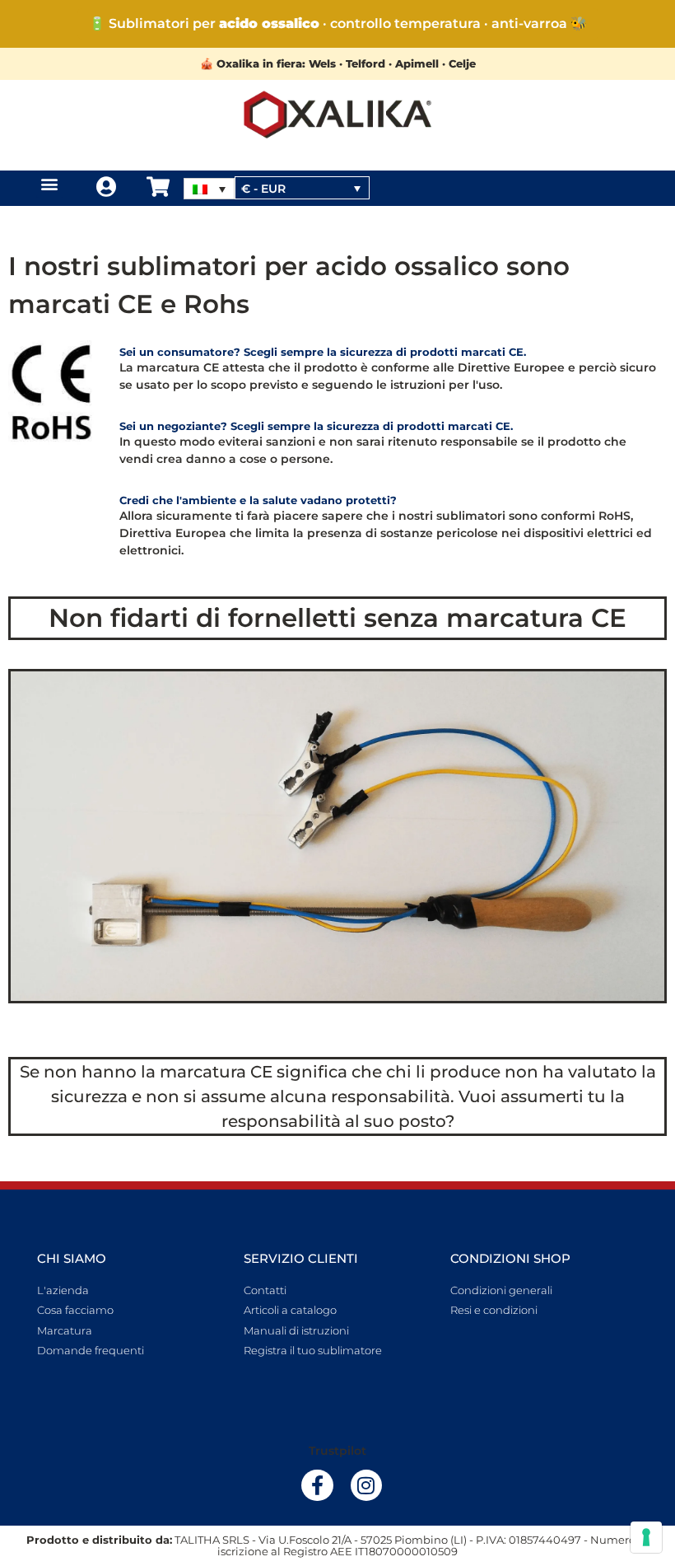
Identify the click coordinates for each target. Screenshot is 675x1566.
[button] (49, 184)
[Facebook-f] (317, 1485)
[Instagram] (366, 1485)
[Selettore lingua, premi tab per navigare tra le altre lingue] (209, 188)
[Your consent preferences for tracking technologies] (646, 1537)
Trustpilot (337, 1450)
